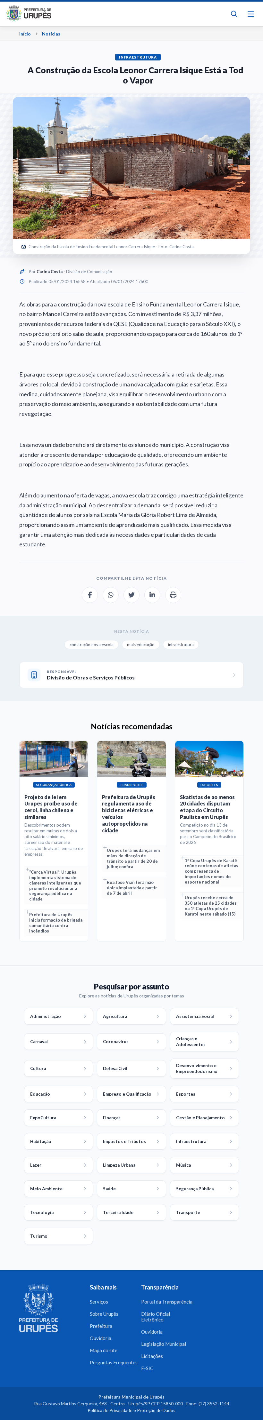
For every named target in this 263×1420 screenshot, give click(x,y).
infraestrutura (181, 644)
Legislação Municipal (163, 1344)
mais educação (141, 644)
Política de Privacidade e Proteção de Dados (131, 1410)
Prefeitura (101, 1326)
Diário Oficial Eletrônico (155, 1316)
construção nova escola (92, 644)
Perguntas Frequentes (114, 1362)
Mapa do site (103, 1350)
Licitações (152, 1356)
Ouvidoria (100, 1338)
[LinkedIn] (152, 595)
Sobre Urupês (104, 1314)
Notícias (51, 33)
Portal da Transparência (166, 1302)
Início (25, 33)
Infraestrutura (138, 57)
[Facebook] (90, 595)
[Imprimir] (173, 595)
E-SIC (147, 1368)
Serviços (99, 1302)
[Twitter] (131, 595)
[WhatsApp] (111, 595)
